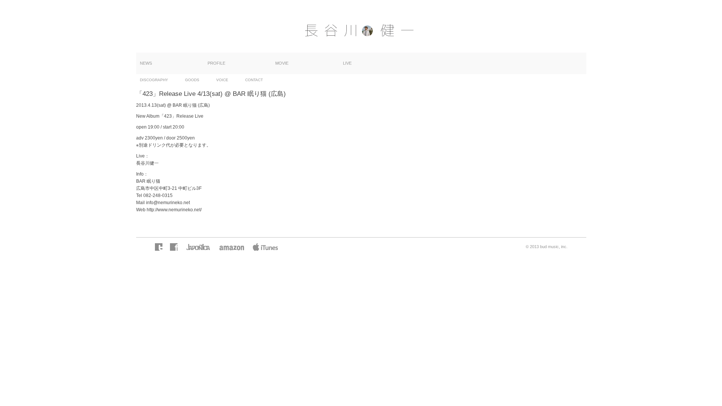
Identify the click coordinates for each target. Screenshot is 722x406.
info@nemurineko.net (168, 202)
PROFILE (216, 63)
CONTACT (254, 80)
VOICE (222, 80)
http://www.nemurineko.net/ (174, 209)
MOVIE (281, 63)
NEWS (146, 63)
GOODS (192, 80)
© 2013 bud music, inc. (546, 246)
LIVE (347, 63)
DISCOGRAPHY (154, 80)
